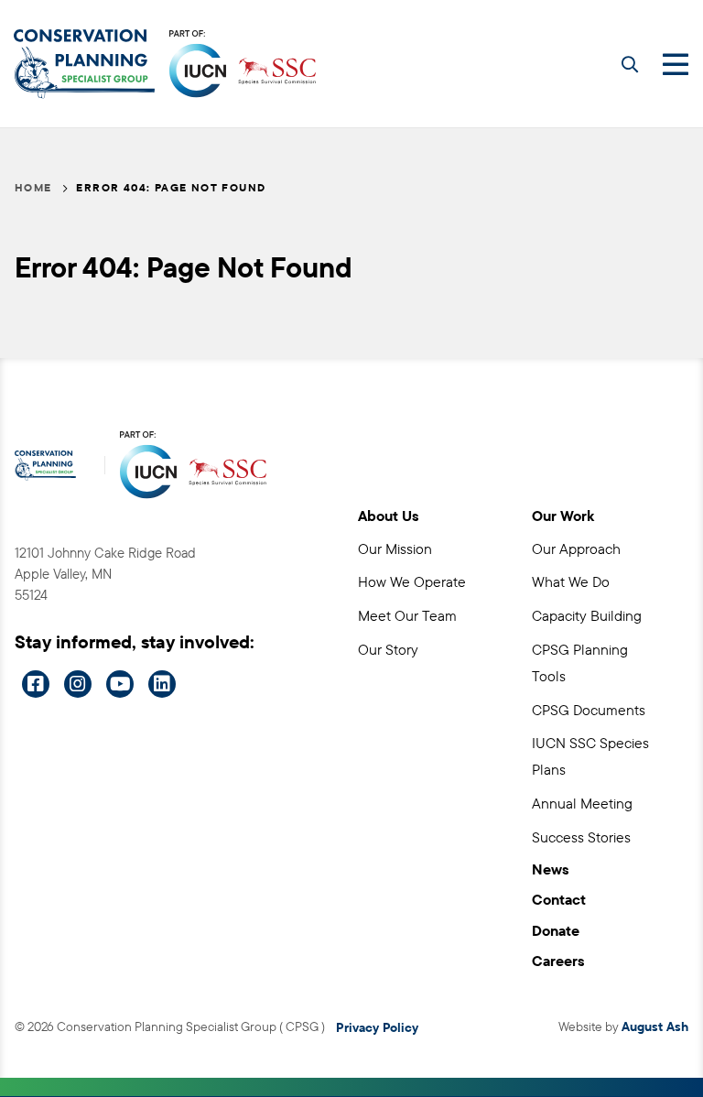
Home (33, 187)
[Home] (84, 64)
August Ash (655, 1026)
